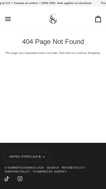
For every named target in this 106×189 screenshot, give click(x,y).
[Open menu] (13, 19)
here (69, 52)
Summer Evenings (21, 167)
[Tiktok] (7, 178)
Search (53, 167)
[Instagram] (20, 178)
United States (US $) (25, 156)
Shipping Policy (17, 171)
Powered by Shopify (50, 171)
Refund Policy (73, 167)
